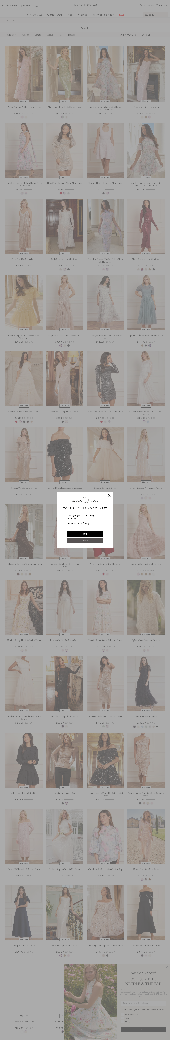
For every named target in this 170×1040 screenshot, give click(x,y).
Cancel (85, 540)
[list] (85, 523)
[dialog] (85, 520)
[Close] (109, 496)
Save (85, 534)
